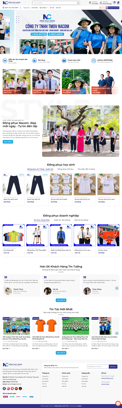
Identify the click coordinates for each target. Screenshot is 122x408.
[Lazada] (16, 388)
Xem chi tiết (8, 92)
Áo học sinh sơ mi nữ (82, 199)
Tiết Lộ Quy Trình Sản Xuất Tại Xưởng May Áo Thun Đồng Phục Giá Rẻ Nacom (16, 338)
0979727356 (14, 382)
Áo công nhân (9, 250)
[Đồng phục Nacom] (12, 3)
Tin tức (52, 7)
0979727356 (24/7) (107, 378)
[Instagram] (8, 388)
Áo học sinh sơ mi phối (59, 199)
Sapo (79, 406)
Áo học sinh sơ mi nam (106, 199)
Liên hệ (58, 7)
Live (102, 7)
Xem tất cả (61, 300)
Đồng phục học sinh (61, 164)
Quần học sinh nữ (33, 199)
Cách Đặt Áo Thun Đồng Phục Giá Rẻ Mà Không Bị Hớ (45, 338)
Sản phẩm (43, 7)
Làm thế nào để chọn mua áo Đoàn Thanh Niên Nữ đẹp (104, 338)
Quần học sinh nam (11, 199)
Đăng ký (113, 366)
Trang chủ (26, 7)
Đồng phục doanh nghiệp (61, 215)
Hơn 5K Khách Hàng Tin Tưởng (61, 266)
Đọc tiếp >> (6, 348)
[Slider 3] (61, 41)
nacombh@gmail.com (14, 384)
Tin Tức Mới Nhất (61, 309)
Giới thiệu (35, 7)
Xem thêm (8, 142)
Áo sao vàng (102, 250)
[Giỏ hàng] (118, 3)
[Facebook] (4, 388)
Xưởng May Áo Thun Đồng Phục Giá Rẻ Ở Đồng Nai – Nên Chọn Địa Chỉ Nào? (75, 338)
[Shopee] (12, 388)
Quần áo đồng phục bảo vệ (61, 250)
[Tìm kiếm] (78, 3)
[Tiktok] (20, 388)
